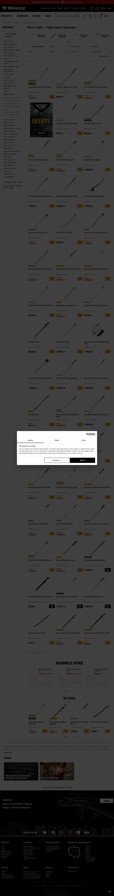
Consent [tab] (30, 440)
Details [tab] (57, 440)
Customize (55, 460)
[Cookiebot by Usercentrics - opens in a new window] (87, 434)
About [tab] (84, 440)
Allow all (82, 460)
